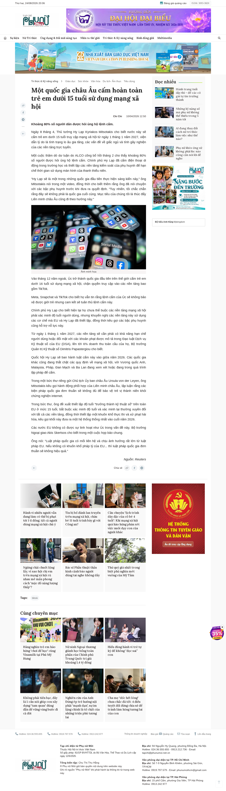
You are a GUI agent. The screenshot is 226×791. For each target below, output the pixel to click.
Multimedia (164, 38)
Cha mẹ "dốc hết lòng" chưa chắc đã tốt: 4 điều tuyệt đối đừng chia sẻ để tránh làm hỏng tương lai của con (125, 705)
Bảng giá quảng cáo (174, 3)
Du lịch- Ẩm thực (112, 81)
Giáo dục (70, 81)
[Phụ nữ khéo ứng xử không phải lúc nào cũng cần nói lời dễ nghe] (164, 151)
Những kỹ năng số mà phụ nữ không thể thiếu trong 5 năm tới (188, 114)
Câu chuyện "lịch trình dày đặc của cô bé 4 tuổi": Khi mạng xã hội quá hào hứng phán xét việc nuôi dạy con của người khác (123, 522)
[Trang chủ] (5, 38)
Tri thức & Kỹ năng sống (118, 38)
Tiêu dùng (129, 81)
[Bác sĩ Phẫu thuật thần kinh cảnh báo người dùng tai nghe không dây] (83, 550)
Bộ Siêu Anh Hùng (164, 222)
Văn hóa (95, 81)
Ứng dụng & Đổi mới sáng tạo (58, 38)
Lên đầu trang (204, 734)
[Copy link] (23, 105)
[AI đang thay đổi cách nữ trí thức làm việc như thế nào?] (164, 132)
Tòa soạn (185, 734)
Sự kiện (14, 38)
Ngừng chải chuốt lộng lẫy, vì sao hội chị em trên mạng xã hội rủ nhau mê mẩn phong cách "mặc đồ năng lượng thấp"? (40, 577)
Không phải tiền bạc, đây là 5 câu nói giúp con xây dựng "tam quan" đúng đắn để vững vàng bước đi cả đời (40, 705)
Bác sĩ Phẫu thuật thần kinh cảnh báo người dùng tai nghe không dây (82, 571)
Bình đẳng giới (145, 38)
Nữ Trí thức (29, 38)
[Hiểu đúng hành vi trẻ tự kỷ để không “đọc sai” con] (125, 630)
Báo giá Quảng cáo (162, 734)
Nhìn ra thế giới (90, 38)
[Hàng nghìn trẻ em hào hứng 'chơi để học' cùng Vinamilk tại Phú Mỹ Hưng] (40, 630)
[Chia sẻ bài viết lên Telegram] (23, 119)
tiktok (35, 598)
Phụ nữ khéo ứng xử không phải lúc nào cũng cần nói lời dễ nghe (189, 153)
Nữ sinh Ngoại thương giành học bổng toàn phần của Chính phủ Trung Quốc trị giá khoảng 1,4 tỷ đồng (80, 654)
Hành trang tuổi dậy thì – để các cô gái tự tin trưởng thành (188, 94)
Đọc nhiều (165, 82)
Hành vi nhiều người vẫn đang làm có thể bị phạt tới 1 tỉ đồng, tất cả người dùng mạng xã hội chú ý (40, 518)
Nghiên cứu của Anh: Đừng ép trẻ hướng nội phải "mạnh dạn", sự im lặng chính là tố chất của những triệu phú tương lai (82, 707)
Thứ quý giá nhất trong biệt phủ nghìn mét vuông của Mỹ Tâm (124, 571)
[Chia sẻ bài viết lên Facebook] (23, 112)
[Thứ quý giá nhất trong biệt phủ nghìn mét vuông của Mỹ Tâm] (125, 550)
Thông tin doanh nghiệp (135, 734)
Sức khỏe (83, 81)
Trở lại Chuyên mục (34, 468)
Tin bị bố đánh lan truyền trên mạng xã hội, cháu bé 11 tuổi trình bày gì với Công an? (82, 518)
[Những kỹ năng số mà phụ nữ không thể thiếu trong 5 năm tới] (164, 112)
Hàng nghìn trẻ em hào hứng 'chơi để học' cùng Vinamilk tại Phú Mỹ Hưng (39, 652)
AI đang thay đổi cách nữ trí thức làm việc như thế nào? (187, 133)
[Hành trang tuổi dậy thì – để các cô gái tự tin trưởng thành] (164, 93)
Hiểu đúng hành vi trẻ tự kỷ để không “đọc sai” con (124, 651)
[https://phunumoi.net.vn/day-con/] (23, 134)
